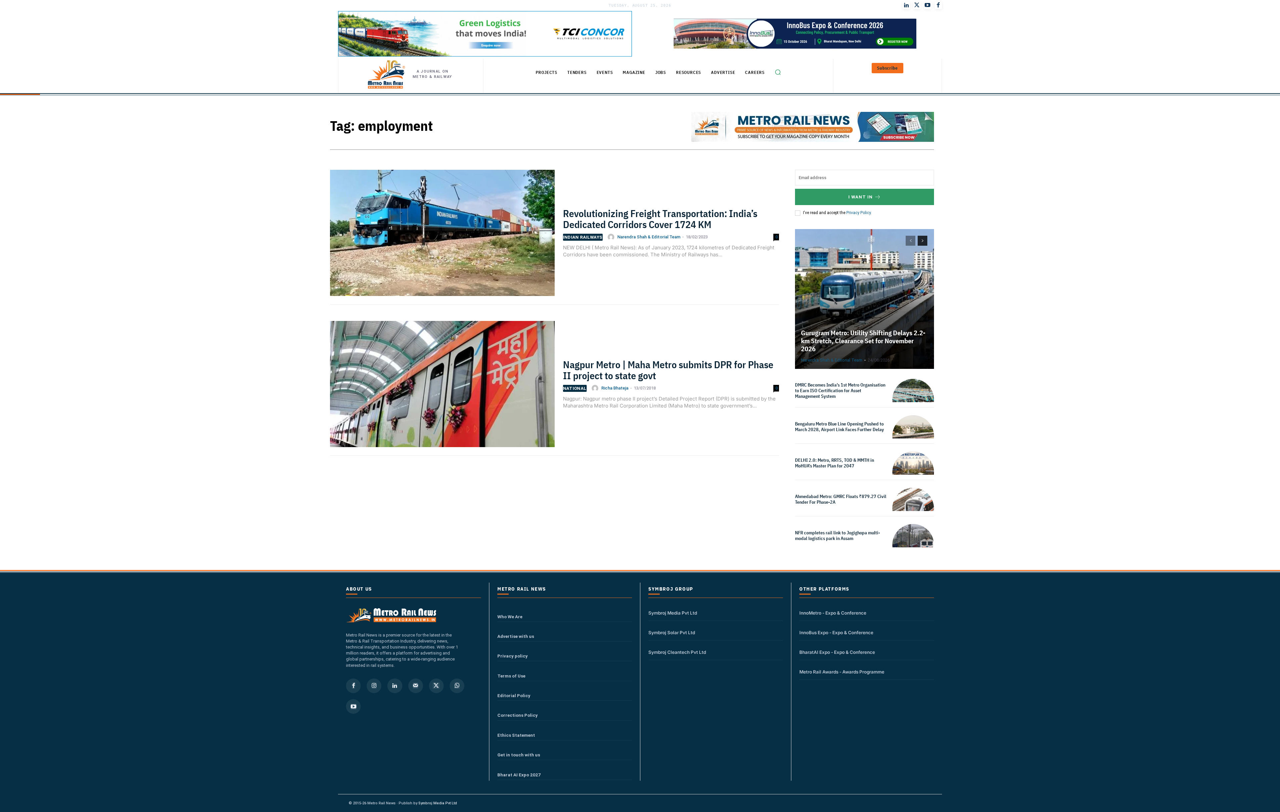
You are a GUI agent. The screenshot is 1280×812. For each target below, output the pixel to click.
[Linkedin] (394, 685)
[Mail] (415, 685)
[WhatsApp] (457, 685)
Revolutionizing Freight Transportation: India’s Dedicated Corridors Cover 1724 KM (660, 219)
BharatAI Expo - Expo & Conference (837, 652)
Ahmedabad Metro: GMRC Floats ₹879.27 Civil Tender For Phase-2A (840, 499)
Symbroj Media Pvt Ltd (672, 613)
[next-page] (922, 241)
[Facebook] (938, 5)
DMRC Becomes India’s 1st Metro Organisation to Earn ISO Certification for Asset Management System (840, 390)
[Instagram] (374, 685)
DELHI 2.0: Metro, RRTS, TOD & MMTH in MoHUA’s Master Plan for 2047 (834, 463)
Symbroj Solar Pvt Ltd (671, 632)
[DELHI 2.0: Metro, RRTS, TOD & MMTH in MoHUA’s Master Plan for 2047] (913, 472)
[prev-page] (910, 241)
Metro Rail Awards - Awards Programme (841, 672)
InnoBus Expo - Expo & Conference (836, 632)
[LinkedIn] (906, 5)
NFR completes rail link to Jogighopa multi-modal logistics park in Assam (837, 535)
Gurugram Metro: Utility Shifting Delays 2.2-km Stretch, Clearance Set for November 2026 (863, 340)
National (575, 388)
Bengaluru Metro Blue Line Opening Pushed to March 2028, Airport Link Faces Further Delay (839, 426)
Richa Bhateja (614, 388)
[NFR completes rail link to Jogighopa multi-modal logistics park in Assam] (913, 545)
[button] (777, 72)
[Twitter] (917, 5)
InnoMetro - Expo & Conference (832, 613)
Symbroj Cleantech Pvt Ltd (677, 652)
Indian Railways (583, 237)
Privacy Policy (858, 212)
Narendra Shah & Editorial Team (648, 236)
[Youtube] (927, 5)
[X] (436, 685)
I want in (860, 196)
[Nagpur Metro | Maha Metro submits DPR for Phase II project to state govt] (442, 388)
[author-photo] (612, 237)
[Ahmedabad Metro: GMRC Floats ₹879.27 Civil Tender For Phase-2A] (913, 508)
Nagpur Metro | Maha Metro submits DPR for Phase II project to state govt (668, 370)
